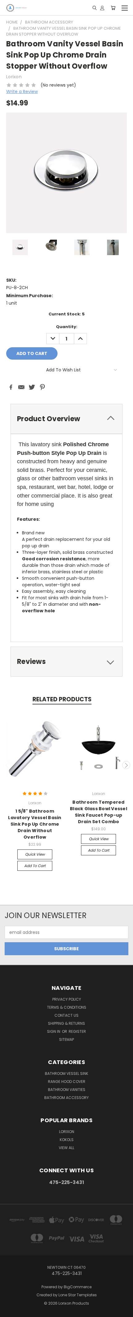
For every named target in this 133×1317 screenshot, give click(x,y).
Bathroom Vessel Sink (66, 1073)
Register (77, 1031)
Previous (7, 765)
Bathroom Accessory (66, 1097)
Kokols (67, 1139)
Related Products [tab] (62, 699)
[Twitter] (32, 387)
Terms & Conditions (66, 1007)
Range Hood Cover (66, 1081)
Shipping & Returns (66, 1023)
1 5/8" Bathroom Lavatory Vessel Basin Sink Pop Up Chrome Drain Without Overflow (34, 824)
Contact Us (66, 1015)
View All (66, 1147)
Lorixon (66, 1131)
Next (126, 765)
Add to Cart (34, 865)
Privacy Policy (66, 999)
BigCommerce (78, 1286)
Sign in (54, 1031)
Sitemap (66, 1039)
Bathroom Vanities (66, 1089)
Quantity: (66, 327)
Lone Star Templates (77, 1295)
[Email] (21, 387)
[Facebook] (11, 387)
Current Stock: (67, 314)
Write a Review (22, 91)
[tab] (66, 419)
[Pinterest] (42, 387)
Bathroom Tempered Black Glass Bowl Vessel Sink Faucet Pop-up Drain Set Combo (98, 812)
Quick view (35, 854)
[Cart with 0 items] (113, 7)
